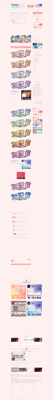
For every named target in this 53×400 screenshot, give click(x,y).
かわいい (34, 65)
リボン (36, 381)
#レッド (25, 237)
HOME (11, 397)
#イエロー (12, 237)
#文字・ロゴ (28, 237)
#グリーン (17, 237)
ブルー (26, 381)
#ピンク (21, 237)
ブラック (23, 381)
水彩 (29, 382)
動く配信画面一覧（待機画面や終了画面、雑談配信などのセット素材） (37, 59)
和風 (14, 382)
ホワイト (29, 381)
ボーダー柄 (33, 387)
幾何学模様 (35, 71)
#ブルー (23, 237)
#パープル (19, 237)
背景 (34, 67)
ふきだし (22, 390)
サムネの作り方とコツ (36, 58)
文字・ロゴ (19, 382)
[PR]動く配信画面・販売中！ (35, 62)
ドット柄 (33, 390)
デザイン (14, 397)
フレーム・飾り (35, 68)
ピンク (13, 381)
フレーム (16, 381)
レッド (39, 381)
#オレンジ (14, 237)
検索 (41, 105)
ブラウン (19, 381)
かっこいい (35, 66)
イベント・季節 (12, 394)
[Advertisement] (21, 30)
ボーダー (33, 381)
